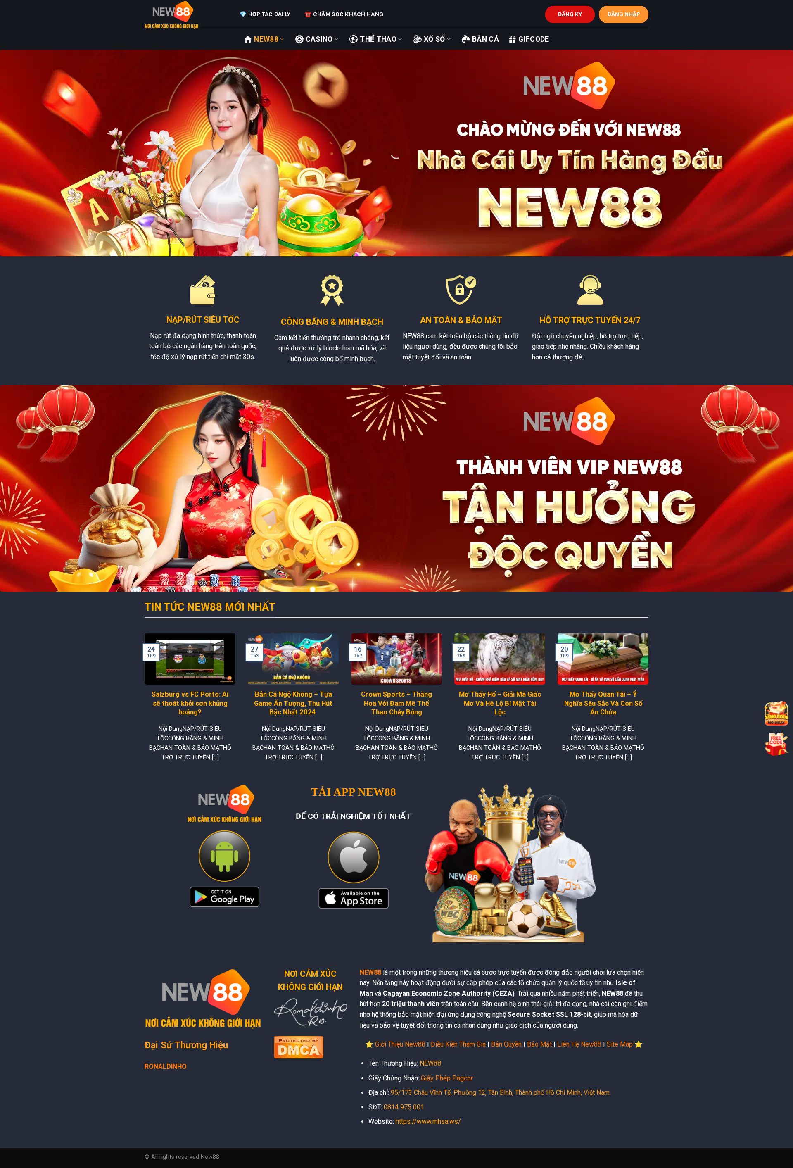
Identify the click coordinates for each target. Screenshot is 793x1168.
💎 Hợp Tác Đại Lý (265, 14)
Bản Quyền (506, 1044)
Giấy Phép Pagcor (447, 1078)
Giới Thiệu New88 (400, 1044)
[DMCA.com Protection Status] (298, 1046)
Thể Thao (378, 39)
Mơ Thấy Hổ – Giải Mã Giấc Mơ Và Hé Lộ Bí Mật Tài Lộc (500, 703)
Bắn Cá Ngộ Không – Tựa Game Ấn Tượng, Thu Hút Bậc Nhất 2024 (293, 703)
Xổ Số (434, 39)
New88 (266, 39)
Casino (319, 39)
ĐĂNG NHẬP (624, 14)
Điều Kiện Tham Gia (458, 1044)
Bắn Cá (485, 39)
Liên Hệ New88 (579, 1044)
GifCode (533, 39)
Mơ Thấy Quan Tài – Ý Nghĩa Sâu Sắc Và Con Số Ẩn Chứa (603, 703)
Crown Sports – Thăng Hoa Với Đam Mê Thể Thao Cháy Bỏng (396, 703)
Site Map (620, 1044)
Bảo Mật (539, 1044)
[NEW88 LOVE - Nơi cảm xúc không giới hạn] (186, 14)
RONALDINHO (166, 1066)
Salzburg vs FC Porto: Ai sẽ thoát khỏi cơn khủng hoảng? (190, 703)
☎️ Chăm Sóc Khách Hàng (343, 14)
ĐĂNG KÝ (570, 14)
